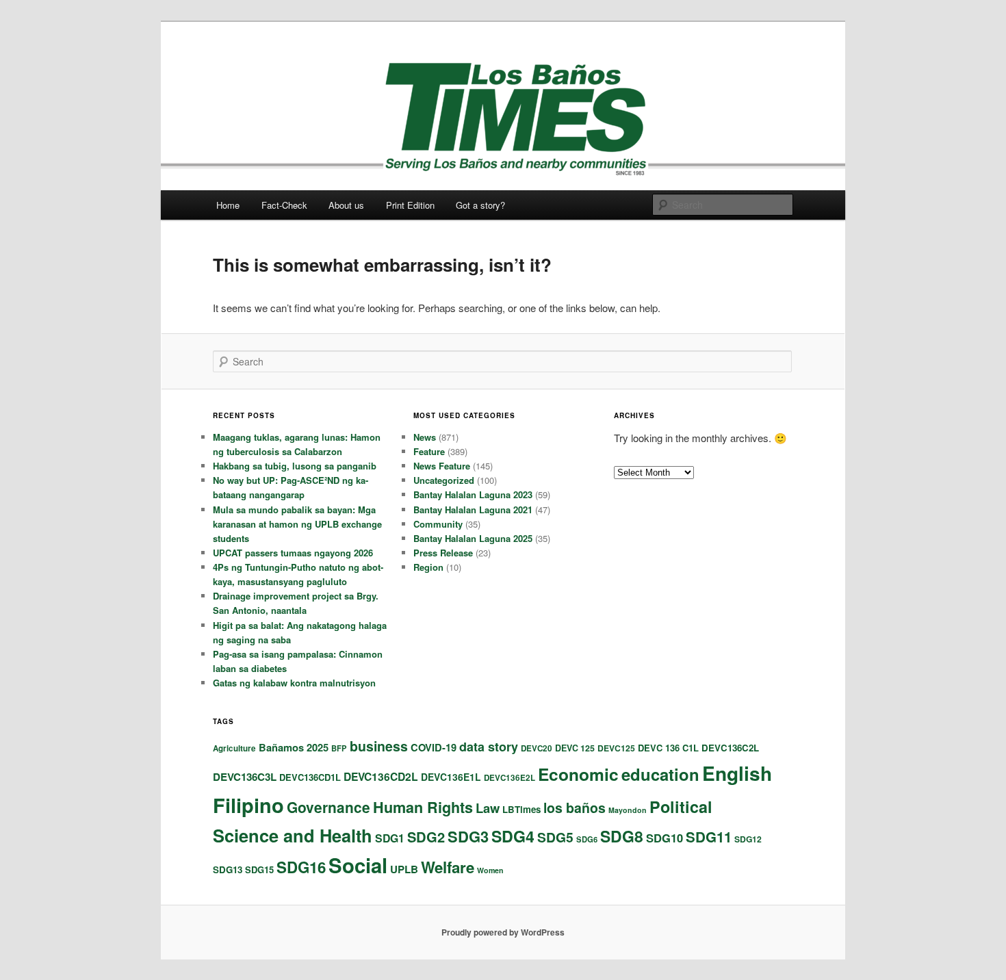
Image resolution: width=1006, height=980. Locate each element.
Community (438, 523)
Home (228, 204)
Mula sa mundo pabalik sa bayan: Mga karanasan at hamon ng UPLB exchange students (297, 524)
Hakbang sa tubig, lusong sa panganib (294, 465)
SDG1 (389, 838)
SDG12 (748, 839)
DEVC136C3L (244, 776)
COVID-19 (433, 747)
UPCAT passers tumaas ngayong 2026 (293, 552)
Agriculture (234, 748)
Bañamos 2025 (293, 747)
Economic (578, 774)
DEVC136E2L (509, 778)
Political (680, 806)
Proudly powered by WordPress (503, 932)
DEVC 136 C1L (668, 747)
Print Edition (410, 204)
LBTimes (521, 809)
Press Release (443, 552)
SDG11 (709, 837)
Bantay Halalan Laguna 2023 (472, 494)
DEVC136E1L (451, 777)
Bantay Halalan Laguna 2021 (472, 509)
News (424, 436)
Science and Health (292, 835)
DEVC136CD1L (310, 777)
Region (428, 566)
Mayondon (627, 810)
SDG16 (301, 867)
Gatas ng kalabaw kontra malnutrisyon (294, 682)
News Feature (441, 465)
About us (346, 204)
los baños (574, 807)
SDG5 (555, 837)
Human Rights (423, 807)
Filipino (248, 804)
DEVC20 (536, 748)
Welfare (447, 867)
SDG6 (586, 839)
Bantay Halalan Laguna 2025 (472, 538)
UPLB (404, 869)
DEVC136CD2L (381, 776)
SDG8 (621, 836)
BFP (339, 748)
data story (488, 747)
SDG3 (468, 836)
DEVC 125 (575, 748)
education (660, 774)
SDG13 (227, 869)
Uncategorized (443, 480)
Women (490, 870)
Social (357, 865)
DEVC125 (616, 748)
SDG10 (664, 837)
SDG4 (512, 836)
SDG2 (426, 837)
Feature (429, 451)
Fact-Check (284, 204)
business (379, 746)
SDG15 (259, 869)
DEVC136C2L (730, 747)
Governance (328, 807)
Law (488, 808)
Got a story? (480, 204)
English (737, 773)
